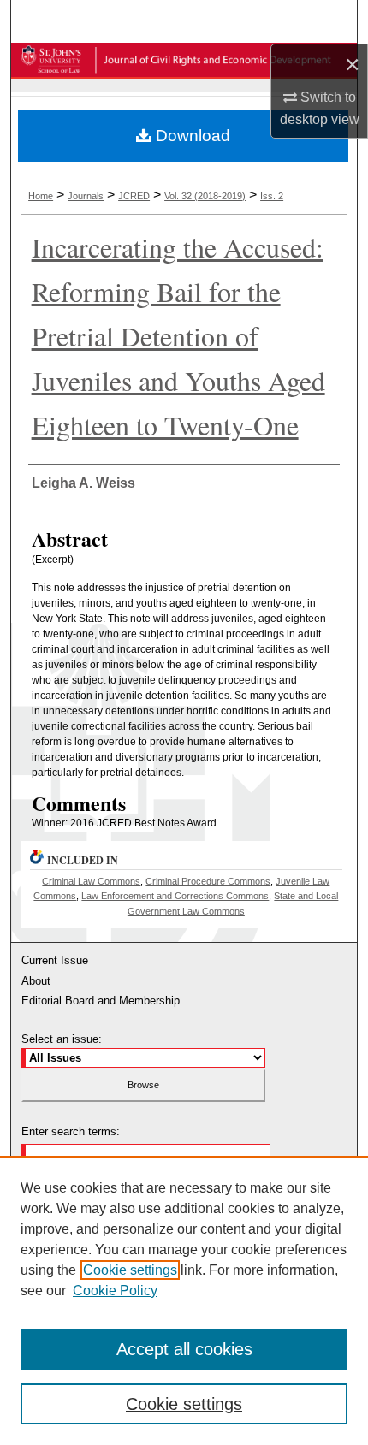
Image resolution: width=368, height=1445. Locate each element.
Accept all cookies (184, 1349)
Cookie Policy (115, 1290)
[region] (184, 1300)
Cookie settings (130, 1270)
